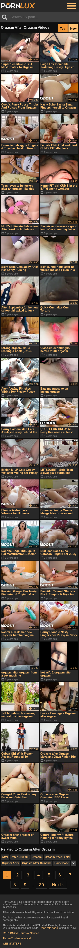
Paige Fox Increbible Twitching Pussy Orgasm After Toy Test (57, 65)
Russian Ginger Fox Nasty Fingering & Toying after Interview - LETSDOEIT (19, 593)
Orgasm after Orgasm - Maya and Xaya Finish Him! (58, 755)
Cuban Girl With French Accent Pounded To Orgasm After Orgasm (17, 755)
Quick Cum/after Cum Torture (55, 309)
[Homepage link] (18, 6)
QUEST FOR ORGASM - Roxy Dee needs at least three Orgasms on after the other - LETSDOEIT (58, 430)
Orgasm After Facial (57, 857)
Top (63, 28)
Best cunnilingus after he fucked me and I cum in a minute (57, 268)
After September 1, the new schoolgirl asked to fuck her (19, 309)
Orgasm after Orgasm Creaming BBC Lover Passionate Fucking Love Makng (57, 796)
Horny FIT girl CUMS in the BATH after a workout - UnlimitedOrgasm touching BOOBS (58, 187)
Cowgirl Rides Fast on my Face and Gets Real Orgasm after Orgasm (18, 796)
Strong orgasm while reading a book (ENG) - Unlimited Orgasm (16, 349)
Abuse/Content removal (17, 938)
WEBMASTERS (12, 943)
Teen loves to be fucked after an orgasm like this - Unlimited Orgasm (18, 187)
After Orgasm (20, 857)
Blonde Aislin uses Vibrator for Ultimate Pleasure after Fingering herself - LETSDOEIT (17, 512)
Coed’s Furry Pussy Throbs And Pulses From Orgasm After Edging (20, 106)
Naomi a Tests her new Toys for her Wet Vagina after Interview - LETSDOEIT (17, 633)
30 (41, 884)
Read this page (49, 928)
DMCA (14, 933)
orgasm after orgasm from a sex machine (19, 674)
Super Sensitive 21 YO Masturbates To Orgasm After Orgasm (17, 65)
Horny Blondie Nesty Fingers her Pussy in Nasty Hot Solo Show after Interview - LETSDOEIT (58, 633)
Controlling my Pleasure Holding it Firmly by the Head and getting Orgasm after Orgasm (57, 836)
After (5, 857)
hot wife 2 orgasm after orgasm (56, 674)
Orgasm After (10, 863)
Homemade (61, 863)
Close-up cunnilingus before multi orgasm (55, 349)
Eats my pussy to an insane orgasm (54, 390)
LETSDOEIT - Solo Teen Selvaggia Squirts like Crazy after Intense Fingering (56, 471)
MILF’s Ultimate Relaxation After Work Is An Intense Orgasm (19, 228)
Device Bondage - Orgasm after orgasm (58, 715)
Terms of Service (29, 933)
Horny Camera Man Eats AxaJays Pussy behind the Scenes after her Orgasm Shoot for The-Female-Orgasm (19, 430)
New (73, 28)
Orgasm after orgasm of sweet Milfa (17, 836)
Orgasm (37, 857)
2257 (6, 933)
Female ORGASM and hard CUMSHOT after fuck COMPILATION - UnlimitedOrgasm (58, 147)
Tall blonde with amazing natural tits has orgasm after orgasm (18, 715)
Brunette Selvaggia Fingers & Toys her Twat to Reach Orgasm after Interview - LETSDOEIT (19, 147)
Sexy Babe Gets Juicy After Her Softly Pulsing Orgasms (19, 268)
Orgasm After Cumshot (36, 863)
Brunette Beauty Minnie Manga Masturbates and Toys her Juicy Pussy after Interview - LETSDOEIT (58, 512)
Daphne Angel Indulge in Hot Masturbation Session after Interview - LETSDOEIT (18, 552)
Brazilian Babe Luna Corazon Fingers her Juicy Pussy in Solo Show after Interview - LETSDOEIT (58, 552)
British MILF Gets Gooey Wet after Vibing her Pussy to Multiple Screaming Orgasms (19, 471)
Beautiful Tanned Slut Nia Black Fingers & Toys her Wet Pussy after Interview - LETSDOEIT (58, 593)
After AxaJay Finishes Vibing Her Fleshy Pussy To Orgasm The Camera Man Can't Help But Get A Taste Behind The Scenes (18, 390)
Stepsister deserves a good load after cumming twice (58, 228)
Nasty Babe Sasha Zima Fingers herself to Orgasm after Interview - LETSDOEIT (58, 106)
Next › (58, 884)
